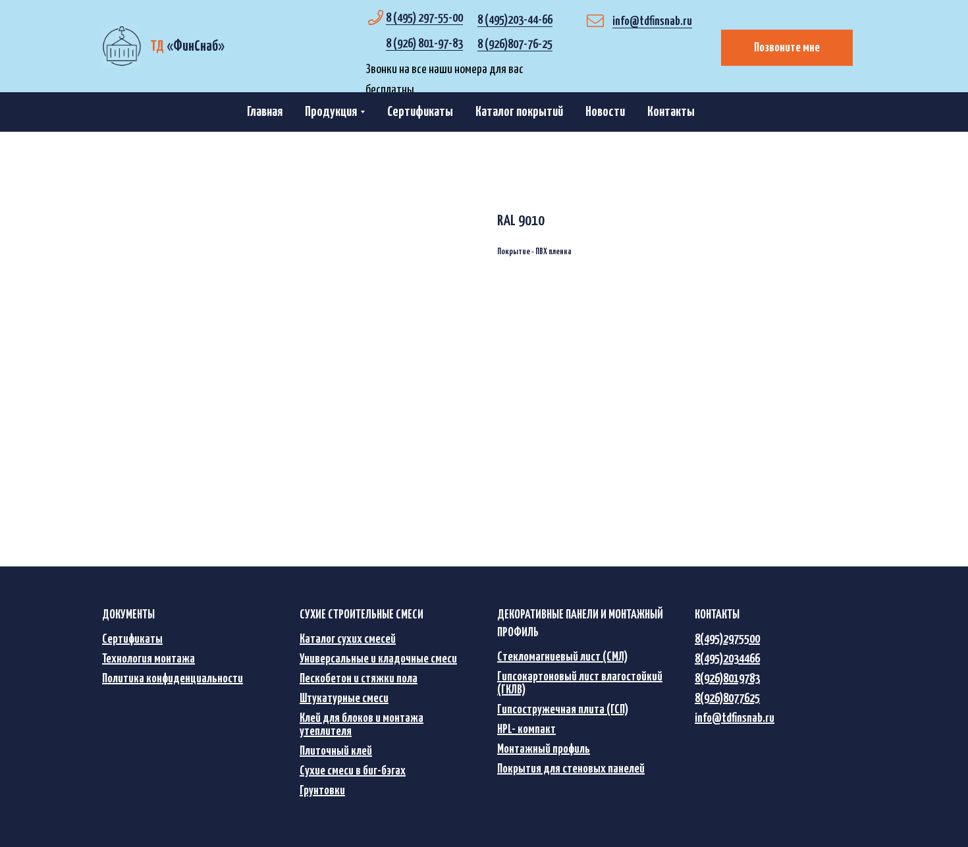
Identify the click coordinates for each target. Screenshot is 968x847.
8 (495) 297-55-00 (424, 18)
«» (187, 46)
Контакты (671, 112)
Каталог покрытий (519, 112)
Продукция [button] (331, 112)
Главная (264, 112)
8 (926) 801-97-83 (424, 44)
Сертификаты (420, 112)
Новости (605, 112)
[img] (121, 46)
